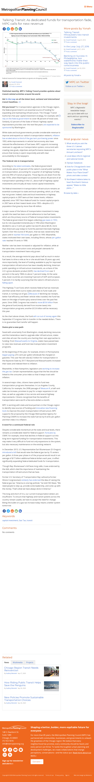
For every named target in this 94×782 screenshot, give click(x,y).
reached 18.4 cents (21, 234)
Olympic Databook (74, 163)
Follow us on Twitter (74, 86)
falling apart (7, 282)
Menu (89, 6)
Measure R (45, 388)
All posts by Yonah (72, 75)
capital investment (10, 520)
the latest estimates (22, 166)
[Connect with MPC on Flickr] (20, 749)
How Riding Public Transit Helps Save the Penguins (22, 684)
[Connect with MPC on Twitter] (5, 749)
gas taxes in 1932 (49, 220)
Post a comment (16, 86)
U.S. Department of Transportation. (50, 76)
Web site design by (83, 775)
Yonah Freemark (16, 82)
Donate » (37, 761)
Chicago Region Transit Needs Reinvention (21, 669)
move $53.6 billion (45, 302)
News (6, 662)
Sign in (67, 775)
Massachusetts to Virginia (26, 341)
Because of (34, 293)
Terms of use (50, 775)
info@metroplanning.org (13, 744)
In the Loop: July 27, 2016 (76, 46)
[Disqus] (31, 565)
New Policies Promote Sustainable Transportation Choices (24, 698)
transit (29, 520)
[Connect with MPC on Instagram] (5, 754)
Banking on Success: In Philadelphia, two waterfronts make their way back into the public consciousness (76, 61)
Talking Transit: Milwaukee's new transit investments (76, 34)
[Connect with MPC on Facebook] (10, 749)
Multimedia (17, 662)
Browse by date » (71, 193)
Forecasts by (50, 433)
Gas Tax (22, 520)
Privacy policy (59, 775)
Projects (29, 662)
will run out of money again (45, 316)
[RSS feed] (10, 754)
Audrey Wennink (11, 673)
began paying (8, 355)
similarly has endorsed (31, 480)
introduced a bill (9, 452)
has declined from (41, 271)
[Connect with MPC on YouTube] (15, 749)
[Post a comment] (20, 29)
